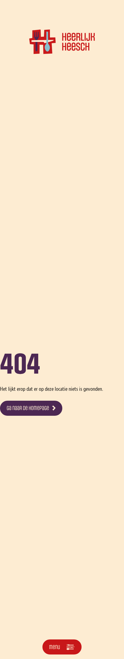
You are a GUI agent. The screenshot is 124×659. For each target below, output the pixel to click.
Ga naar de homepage (28, 408)
